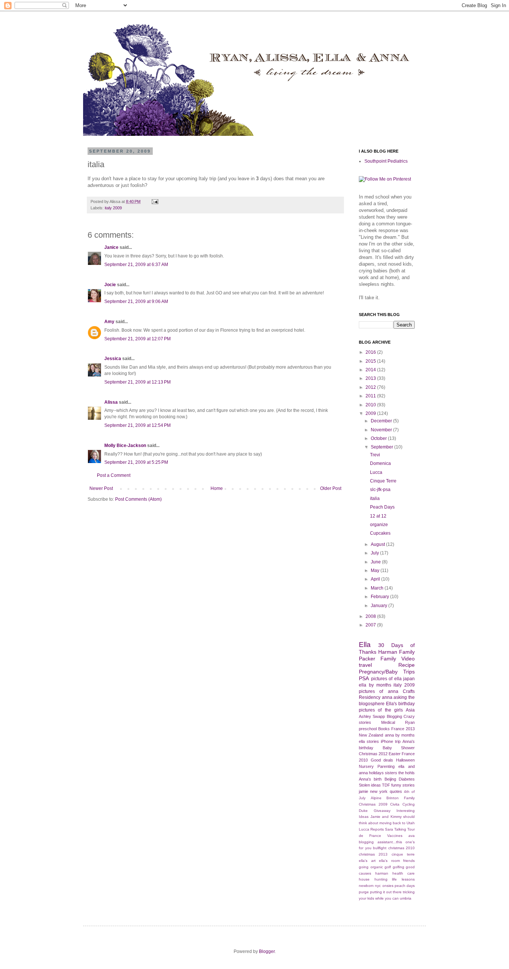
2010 (371, 404)
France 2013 (403, 728)
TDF (386, 785)
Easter (395, 753)
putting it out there (386, 892)
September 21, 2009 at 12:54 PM (137, 425)
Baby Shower (399, 747)
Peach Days (382, 507)
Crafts (409, 691)
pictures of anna (378, 691)
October (379, 438)
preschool (368, 728)
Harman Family (396, 652)
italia (375, 498)
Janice (111, 247)
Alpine (376, 798)
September (382, 447)
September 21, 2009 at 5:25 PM (136, 462)
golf (388, 867)
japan (409, 678)
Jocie (110, 284)
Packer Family (377, 659)
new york (379, 791)
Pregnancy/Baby (378, 672)
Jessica (112, 358)
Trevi (375, 454)
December (382, 420)
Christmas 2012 (373, 753)
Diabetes (407, 779)
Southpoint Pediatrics (386, 161)
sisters (391, 772)
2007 (371, 625)
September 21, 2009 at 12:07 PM (137, 338)
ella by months (375, 685)
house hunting (373, 879)
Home (217, 488)
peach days (405, 886)
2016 (371, 352)
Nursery (366, 766)
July (375, 553)
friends (409, 861)
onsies (387, 886)
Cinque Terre (383, 481)
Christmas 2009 (373, 804)
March (378, 588)
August (378, 544)
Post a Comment (113, 475)
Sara (389, 829)
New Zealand (371, 735)
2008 (371, 616)
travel (365, 665)
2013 (371, 378)
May (375, 570)
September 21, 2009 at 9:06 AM (136, 301)
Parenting (386, 766)
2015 (371, 361)
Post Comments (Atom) (138, 499)
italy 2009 (113, 208)
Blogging (394, 716)
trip (398, 741)
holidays (376, 772)
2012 (371, 387)
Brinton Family (400, 798)
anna (387, 697)
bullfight (379, 848)
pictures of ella (386, 678)
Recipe (406, 665)
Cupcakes (380, 533)
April (376, 579)
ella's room (389, 861)
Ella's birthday (400, 703)
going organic (371, 867)
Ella (365, 644)
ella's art (367, 861)
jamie (363, 791)
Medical (388, 722)
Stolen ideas (370, 785)
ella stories (369, 741)
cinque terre (403, 854)
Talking (400, 829)
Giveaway (382, 811)
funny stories (403, 785)
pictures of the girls (381, 710)
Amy (109, 321)
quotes (396, 791)
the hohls (406, 772)
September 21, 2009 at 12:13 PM (137, 382)
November (382, 429)
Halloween (405, 760)
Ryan (410, 722)
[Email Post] (154, 201)
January (379, 605)
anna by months (400, 735)
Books (384, 728)
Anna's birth (370, 779)
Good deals (382, 760)
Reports (377, 829)
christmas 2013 (373, 854)
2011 (371, 395)
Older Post (330, 488)
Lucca (376, 472)
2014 (371, 369)
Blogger (267, 951)
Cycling (408, 804)
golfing (398, 867)
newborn (366, 886)
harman (381, 873)
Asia (410, 710)
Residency (369, 697)
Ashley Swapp (372, 716)
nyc (378, 886)
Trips (409, 672)
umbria (405, 898)
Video (408, 659)
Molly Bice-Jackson (125, 445)
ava (411, 836)
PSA (364, 678)
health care (403, 873)
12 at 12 (378, 516)
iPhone (387, 741)
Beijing (390, 779)
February (380, 596)
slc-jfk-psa (380, 489)
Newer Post (101, 488)
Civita (394, 804)
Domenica (380, 463)
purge (364, 892)
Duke (363, 811)
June (376, 562)
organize (379, 524)
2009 (371, 413)
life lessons (403, 879)
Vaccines (394, 836)
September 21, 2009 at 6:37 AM (136, 264)
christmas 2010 (401, 848)
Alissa (111, 402)
